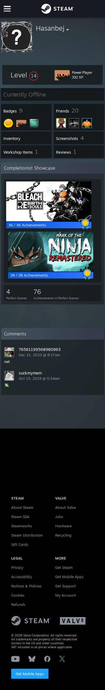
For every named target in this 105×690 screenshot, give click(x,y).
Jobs (59, 516)
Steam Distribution (27, 535)
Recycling (63, 535)
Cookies (17, 595)
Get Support (65, 586)
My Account (65, 595)
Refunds (18, 604)
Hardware (63, 526)
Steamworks (21, 526)
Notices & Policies (26, 586)
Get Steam (64, 567)
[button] (24, 75)
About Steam (22, 507)
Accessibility (21, 576)
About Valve (65, 507)
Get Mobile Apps (30, 673)
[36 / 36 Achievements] (48, 220)
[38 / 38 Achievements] (50, 270)
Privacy (17, 567)
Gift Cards (19, 544)
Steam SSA (20, 516)
